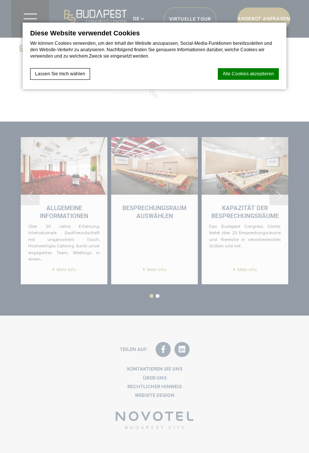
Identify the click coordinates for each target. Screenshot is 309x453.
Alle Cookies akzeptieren (248, 73)
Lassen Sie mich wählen (60, 73)
